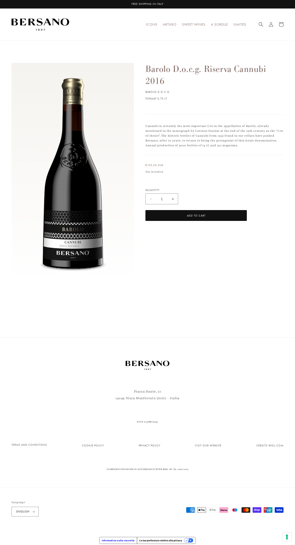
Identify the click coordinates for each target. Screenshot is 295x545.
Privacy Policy (149, 445)
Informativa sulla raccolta (118, 540)
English (23, 511)
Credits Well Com (269, 445)
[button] (261, 24)
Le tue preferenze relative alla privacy (160, 540)
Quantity (152, 190)
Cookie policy (93, 445)
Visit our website (208, 445)
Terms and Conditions (29, 445)
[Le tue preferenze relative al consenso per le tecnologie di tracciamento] (287, 537)
